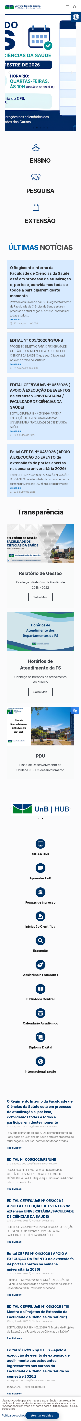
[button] (76, 17)
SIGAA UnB (40, 854)
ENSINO (40, 160)
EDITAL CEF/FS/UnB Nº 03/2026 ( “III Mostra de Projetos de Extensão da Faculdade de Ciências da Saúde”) (38, 1311)
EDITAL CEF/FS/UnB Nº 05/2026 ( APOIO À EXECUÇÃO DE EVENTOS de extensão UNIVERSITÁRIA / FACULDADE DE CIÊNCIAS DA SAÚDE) (40, 396)
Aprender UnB (40, 878)
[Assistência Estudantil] (40, 965)
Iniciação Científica (40, 926)
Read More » (14, 1147)
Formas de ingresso (40, 902)
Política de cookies (13, 1415)
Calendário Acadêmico (40, 1023)
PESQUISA (40, 190)
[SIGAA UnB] (40, 844)
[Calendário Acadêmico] (40, 1013)
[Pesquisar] (74, 6)
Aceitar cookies (42, 1415)
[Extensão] (40, 940)
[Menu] (67, 7)
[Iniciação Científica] (40, 916)
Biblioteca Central (40, 999)
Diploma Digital (40, 1047)
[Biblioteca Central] (40, 989)
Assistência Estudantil (40, 975)
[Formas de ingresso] (40, 892)
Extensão (40, 951)
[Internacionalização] (40, 1061)
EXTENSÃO (40, 220)
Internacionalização (40, 1071)
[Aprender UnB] (40, 868)
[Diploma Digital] (40, 1037)
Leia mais (15, 319)
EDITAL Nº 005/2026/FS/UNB (36, 340)
